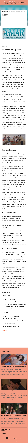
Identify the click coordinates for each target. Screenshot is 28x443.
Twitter (3, 430)
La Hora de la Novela (9, 1)
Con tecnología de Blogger (15, 438)
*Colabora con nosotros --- (11, 2)
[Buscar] (26, 2)
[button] (2, 19)
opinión (4, 330)
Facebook (3, 433)
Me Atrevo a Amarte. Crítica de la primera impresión (13, 415)
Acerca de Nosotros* (10, 3)
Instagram (3, 432)
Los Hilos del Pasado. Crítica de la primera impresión (13, 391)
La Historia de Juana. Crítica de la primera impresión (13, 366)
